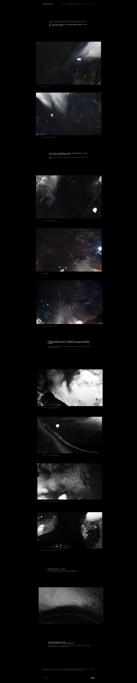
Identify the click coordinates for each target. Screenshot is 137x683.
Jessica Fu (47, 677)
